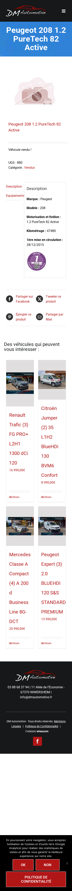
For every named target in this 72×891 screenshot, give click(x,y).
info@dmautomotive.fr (36, 697)
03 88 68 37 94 (18, 687)
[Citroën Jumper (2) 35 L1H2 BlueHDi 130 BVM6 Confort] (52, 380)
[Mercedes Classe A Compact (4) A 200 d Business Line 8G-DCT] (20, 526)
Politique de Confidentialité (41, 726)
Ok (23, 865)
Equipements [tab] (14, 196)
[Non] (67, 863)
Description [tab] (14, 186)
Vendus (29, 167)
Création (36, 731)
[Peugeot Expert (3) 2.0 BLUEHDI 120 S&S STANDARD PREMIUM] (52, 526)
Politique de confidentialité (36, 879)
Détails (15, 497)
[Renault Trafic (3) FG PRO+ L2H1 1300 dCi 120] (20, 383)
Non (47, 865)
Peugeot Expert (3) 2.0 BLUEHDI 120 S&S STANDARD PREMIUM (53, 583)
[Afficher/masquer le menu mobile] (64, 11)
